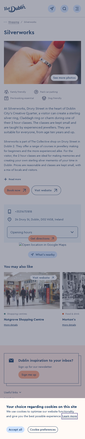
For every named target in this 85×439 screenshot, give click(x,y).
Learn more (69, 416)
